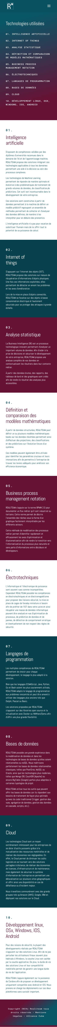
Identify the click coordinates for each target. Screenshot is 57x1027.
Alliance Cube (35, 1016)
